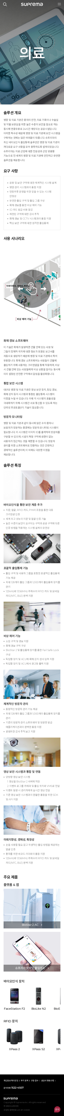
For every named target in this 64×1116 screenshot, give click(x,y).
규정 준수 (35, 1080)
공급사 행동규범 (47, 1080)
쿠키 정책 (24, 1080)
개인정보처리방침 (11, 1080)
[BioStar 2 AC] (32, 890)
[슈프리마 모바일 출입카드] (32, 933)
